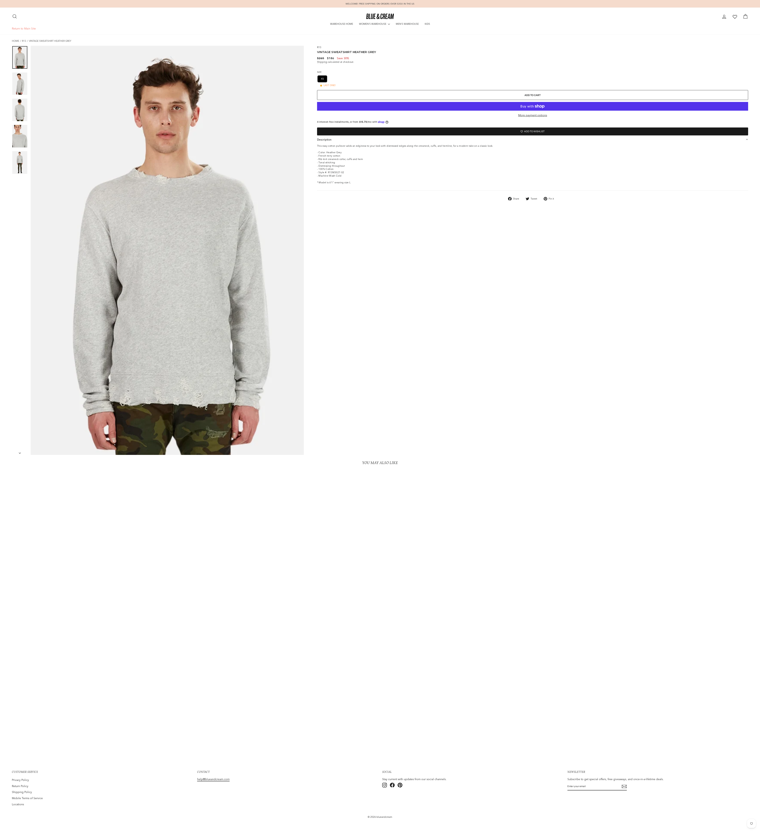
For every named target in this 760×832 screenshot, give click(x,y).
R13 (24, 40)
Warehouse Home (341, 23)
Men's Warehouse (407, 23)
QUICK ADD (102, 735)
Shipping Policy (22, 792)
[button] (532, 140)
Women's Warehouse (373, 23)
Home (15, 40)
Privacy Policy (20, 780)
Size (319, 72)
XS (322, 78)
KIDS (427, 23)
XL (360, 78)
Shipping (322, 61)
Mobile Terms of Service (27, 798)
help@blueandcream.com (213, 779)
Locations (18, 804)
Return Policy (20, 786)
